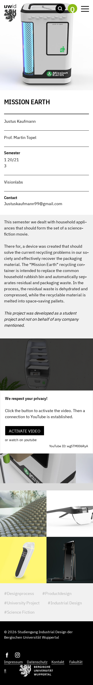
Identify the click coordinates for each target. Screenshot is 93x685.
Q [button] (72, 9)
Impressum (13, 662)
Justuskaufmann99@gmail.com (33, 203)
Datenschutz (37, 662)
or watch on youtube (21, 440)
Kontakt (57, 662)
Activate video (24, 431)
